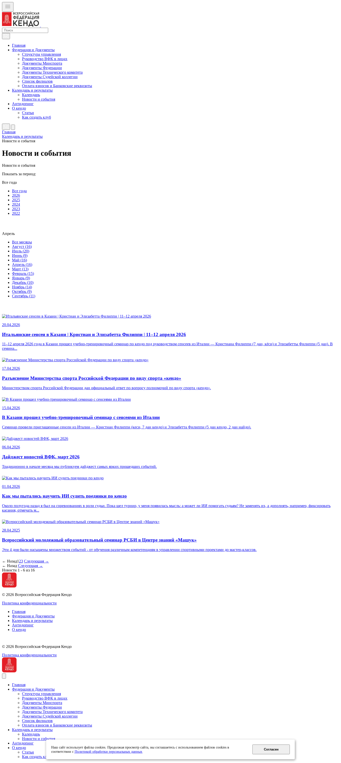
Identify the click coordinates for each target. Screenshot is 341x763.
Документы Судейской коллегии (50, 77)
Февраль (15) (23, 273)
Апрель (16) (22, 264)
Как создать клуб (36, 117)
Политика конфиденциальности (29, 603)
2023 (16, 209)
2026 (16, 195)
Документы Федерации (42, 68)
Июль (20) (20, 251)
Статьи (28, 113)
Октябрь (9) (22, 291)
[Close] (4, 676)
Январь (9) (21, 278)
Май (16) (19, 260)
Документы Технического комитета (52, 72)
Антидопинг (23, 104)
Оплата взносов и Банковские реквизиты (57, 86)
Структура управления (41, 54)
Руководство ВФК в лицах (44, 59)
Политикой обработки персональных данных (108, 752)
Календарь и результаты (32, 90)
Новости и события (38, 99)
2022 (16, 213)
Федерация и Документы (33, 50)
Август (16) (22, 246)
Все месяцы (22, 242)
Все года (19, 191)
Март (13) (20, 269)
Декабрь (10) (22, 282)
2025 (16, 200)
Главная (18, 45)
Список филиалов (37, 81)
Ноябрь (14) (22, 287)
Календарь (31, 95)
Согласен (271, 749)
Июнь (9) (19, 255)
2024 (16, 204)
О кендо (19, 108)
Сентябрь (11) (23, 296)
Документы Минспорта (42, 63)
